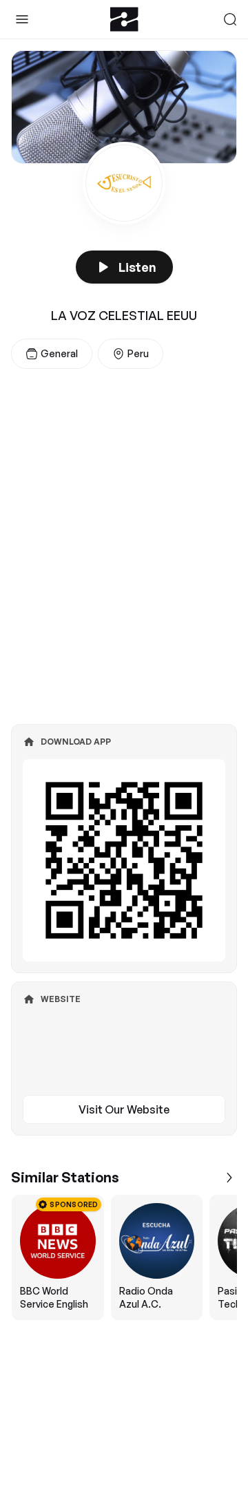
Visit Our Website (124, 1109)
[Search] (230, 19)
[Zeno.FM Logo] (124, 19)
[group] (124, 1257)
